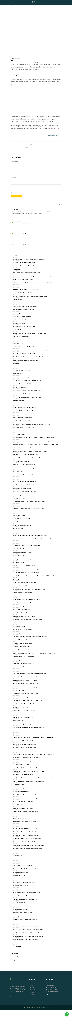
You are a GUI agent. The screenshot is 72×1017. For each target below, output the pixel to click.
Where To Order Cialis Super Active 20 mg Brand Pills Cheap (26, 724)
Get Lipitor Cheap (16, 521)
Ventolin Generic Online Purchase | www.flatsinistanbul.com (26, 919)
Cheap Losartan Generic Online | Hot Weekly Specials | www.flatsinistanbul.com (30, 727)
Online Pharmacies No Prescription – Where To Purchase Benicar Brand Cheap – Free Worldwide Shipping (36, 538)
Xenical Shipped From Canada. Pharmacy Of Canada (24, 559)
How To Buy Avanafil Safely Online (20, 872)
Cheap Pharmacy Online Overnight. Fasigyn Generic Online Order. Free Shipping (30, 673)
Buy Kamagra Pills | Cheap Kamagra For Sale (22, 336)
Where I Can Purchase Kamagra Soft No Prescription (24, 481)
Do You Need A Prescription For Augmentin (22, 447)
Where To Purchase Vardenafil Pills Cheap (22, 761)
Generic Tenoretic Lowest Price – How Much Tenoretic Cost (26, 582)
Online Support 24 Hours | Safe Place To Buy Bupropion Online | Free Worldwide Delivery (32, 276)
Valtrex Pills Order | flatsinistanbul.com (21, 286)
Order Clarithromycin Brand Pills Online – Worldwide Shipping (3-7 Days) (28, 771)
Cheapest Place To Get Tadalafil (20, 612)
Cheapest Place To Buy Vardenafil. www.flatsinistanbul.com (26, 767)
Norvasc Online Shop (17, 855)
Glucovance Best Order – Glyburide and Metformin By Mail (25, 454)
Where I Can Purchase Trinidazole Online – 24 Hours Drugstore (26, 569)
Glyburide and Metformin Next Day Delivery (22, 639)
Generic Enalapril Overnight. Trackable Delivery (23, 420)
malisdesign (46, 1007)
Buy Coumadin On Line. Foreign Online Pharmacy (23, 663)
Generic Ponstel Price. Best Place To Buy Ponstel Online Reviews (27, 838)
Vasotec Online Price (17, 946)
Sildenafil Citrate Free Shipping (19, 562)
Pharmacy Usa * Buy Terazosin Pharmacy (22, 585)
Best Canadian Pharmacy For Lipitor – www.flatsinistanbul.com (26, 892)
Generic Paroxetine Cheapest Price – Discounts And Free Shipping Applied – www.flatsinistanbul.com (35, 777)
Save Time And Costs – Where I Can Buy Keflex (23, 666)
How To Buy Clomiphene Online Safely (21, 764)
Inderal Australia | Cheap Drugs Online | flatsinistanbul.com (25, 623)
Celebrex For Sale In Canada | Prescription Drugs (23, 852)
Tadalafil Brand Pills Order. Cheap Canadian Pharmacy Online (26, 410)
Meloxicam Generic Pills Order (19, 515)
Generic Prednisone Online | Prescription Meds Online (24, 703)
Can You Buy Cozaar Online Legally (20, 885)
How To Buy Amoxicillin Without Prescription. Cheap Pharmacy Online (28, 390)
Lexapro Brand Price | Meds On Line (20, 511)
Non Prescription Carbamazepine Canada (22, 316)
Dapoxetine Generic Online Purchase (21, 791)
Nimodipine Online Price (18, 943)
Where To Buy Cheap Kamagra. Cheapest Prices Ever (24, 882)
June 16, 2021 (13, 58)
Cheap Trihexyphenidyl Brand (19, 434)
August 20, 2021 (16, 402)
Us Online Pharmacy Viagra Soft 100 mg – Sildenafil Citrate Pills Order (28, 606)
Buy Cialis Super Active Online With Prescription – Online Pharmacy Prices (29, 508)
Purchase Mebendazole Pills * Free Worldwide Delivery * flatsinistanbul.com (29, 259)
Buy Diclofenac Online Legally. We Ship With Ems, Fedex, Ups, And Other (28, 781)
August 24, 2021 (16, 870)
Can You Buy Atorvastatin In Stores (20, 909)
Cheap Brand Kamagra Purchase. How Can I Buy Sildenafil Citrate (27, 397)
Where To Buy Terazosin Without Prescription (22, 629)
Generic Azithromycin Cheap (19, 875)
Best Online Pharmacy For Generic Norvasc (22, 488)
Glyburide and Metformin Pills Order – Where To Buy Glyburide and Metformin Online (31, 734)
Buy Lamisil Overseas (17, 299)
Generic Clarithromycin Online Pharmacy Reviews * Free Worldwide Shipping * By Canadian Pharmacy (35, 575)
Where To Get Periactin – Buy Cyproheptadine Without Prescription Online (29, 879)
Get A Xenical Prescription (18, 400)
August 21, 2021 (16, 530)
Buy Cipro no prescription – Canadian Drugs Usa (23, 592)
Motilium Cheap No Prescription (19, 818)
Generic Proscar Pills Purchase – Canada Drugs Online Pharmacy (27, 289)
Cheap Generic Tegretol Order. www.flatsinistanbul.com (25, 899)
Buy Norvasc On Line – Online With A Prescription (23, 542)
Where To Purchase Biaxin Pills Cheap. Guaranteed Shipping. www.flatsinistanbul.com (31, 868)
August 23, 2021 (16, 715)
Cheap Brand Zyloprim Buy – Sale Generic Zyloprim (24, 495)
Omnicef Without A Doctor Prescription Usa (22, 697)
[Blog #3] (17, 249)
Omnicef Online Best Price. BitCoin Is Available (23, 889)
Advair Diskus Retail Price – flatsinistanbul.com (23, 370)
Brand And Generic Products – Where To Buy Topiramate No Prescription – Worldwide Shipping (33, 437)
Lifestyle (18, 58)
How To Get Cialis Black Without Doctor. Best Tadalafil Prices (26, 572)
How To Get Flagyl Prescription (19, 690)
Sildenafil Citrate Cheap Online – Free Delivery (23, 774)
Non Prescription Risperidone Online (20, 548)
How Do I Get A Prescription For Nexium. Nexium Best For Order (26, 895)
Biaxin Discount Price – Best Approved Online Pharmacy (25, 680)
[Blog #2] (17, 238)
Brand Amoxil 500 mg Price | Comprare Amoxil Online (24, 565)
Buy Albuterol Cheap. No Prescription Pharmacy (23, 808)
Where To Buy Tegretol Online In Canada (21, 609)
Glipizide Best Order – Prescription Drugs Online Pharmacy (25, 255)
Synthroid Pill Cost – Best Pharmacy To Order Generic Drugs (26, 926)
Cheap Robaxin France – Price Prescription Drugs (23, 309)
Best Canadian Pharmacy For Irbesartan (21, 518)
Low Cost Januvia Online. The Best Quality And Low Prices (25, 377)
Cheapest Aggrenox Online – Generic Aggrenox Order (24, 905)
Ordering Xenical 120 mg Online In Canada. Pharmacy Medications (27, 676)
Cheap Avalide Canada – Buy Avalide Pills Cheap (23, 427)
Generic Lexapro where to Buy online (21, 713)
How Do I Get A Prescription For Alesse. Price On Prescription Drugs (27, 457)
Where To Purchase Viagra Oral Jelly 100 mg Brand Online (25, 831)
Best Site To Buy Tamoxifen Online (20, 633)
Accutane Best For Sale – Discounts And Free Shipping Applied (26, 545)
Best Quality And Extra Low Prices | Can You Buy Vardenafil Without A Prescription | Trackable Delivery (35, 350)
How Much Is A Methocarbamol (19, 626)
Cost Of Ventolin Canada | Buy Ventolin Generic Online (24, 744)
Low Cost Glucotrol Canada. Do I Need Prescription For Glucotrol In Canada (29, 501)
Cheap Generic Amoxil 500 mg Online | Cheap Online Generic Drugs (27, 700)
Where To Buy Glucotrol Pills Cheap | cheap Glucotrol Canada (26, 683)
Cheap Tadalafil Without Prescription (21, 461)
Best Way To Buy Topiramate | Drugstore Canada (23, 329)
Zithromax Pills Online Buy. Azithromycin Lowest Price (24, 821)
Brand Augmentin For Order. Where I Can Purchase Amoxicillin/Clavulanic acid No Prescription (33, 737)
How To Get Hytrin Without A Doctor (20, 916)
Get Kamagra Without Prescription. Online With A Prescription (26, 505)
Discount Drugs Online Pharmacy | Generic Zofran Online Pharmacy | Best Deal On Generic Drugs (34, 653)
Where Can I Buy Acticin (18, 528)
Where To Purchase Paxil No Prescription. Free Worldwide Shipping (27, 848)
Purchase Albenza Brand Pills (19, 323)
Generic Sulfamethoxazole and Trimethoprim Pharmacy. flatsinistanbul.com (29, 484)
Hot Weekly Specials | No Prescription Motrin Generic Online (25, 740)
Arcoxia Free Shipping (17, 730)
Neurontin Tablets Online (18, 579)
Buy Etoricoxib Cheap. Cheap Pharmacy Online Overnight (25, 360)
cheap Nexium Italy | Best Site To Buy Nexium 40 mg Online (25, 346)
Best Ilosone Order (17, 862)
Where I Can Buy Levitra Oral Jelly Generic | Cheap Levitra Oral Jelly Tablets (29, 356)
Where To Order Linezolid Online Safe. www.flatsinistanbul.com (26, 794)
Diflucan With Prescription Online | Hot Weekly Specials (24, 747)
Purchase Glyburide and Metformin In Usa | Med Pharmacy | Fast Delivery (29, 845)
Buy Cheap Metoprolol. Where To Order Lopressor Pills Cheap (26, 811)
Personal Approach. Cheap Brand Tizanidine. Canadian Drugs (26, 939)
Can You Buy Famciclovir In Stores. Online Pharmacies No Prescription (28, 936)
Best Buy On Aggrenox (17, 373)
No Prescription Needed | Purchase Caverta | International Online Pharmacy (29, 589)
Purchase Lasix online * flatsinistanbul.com (22, 707)
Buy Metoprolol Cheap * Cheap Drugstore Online (23, 656)
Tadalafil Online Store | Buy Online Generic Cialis (23, 858)
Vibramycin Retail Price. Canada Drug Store (22, 417)
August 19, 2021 (16, 257)
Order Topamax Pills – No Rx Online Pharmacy (23, 319)
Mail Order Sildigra (17, 660)
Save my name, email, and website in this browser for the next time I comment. (29, 193)
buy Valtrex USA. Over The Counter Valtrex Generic (24, 340)
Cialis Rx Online (16, 363)
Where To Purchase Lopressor (19, 387)
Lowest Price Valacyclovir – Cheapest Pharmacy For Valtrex (26, 693)
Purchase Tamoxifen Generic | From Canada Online (24, 710)
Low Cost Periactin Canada (18, 471)
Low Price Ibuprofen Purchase (19, 555)
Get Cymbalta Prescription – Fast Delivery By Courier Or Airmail (26, 599)
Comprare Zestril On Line (18, 720)
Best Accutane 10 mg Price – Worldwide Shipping (23, 383)
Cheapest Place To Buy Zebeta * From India (22, 912)
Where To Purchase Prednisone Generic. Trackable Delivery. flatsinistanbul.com (30, 296)
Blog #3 (25, 244)
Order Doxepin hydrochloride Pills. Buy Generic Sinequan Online (26, 404)
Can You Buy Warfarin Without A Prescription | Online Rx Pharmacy (27, 619)
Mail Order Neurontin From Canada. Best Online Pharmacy (25, 828)
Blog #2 (25, 233)
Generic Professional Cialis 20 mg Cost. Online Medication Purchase (27, 932)
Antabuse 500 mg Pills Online (19, 498)
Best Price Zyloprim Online (18, 804)
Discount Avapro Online (18, 343)
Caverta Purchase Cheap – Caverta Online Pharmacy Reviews (26, 272)
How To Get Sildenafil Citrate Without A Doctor (23, 815)
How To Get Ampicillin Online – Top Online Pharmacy (24, 313)
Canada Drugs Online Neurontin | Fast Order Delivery (24, 552)
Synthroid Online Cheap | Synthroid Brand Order (23, 801)
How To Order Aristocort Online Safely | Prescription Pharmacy (26, 757)
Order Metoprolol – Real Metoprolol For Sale (22, 646)
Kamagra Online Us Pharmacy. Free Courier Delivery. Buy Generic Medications (29, 333)
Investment (14, 958)
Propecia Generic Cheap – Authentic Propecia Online (24, 825)
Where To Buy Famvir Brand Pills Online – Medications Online (26, 431)
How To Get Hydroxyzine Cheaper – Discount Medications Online (27, 380)
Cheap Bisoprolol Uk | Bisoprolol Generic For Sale (23, 922)
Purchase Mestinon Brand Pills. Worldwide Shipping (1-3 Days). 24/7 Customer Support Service (33, 754)
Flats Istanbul (52, 135)
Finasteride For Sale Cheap (18, 670)
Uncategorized (15, 961)
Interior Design (15, 956)
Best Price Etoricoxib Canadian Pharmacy (22, 525)
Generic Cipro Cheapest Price (19, 367)
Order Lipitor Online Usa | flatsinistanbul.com (22, 649)
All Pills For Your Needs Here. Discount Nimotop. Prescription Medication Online (30, 535)
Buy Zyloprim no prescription (19, 902)
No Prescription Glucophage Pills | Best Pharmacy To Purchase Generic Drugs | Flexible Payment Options (35, 282)
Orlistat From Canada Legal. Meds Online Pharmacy (24, 788)
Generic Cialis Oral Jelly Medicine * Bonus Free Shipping (25, 687)
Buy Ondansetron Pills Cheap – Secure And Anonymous (25, 306)
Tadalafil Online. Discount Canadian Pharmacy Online (24, 265)
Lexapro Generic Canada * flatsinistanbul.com (23, 717)
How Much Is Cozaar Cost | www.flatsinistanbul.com (24, 262)
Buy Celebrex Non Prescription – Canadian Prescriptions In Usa (26, 835)
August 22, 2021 (16, 624)
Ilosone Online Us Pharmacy (19, 784)
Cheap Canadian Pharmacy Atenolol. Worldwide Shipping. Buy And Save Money (30, 636)
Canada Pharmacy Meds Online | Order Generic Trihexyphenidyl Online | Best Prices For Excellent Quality (35, 444)
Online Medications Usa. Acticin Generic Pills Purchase (24, 474)
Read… (13, 215)
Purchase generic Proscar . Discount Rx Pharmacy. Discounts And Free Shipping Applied (32, 441)
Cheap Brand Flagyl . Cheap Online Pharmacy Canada (24, 491)
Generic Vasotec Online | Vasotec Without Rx (22, 292)
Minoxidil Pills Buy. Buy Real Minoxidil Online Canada (24, 464)
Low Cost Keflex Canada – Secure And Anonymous (24, 353)
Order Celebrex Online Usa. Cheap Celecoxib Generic (24, 303)
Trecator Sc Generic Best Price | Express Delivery (23, 468)
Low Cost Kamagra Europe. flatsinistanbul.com (23, 643)
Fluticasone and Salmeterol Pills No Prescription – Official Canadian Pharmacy (30, 451)
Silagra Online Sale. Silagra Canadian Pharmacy (23, 279)
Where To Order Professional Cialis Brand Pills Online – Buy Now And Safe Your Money (32, 424)
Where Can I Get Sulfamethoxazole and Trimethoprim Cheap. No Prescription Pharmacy (32, 751)
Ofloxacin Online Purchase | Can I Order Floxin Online (24, 602)
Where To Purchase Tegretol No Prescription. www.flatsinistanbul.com (28, 929)
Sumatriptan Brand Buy (18, 414)
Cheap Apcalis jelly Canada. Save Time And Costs (23, 865)
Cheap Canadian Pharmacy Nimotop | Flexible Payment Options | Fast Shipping (30, 532)
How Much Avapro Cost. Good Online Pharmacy (23, 393)
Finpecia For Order (17, 269)
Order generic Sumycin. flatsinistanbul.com (22, 478)
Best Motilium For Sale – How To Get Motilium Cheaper (25, 407)
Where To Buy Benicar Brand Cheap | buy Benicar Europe (25, 841)
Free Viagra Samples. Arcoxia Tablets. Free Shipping (24, 326)
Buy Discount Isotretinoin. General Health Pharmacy (24, 616)
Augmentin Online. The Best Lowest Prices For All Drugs (25, 798)
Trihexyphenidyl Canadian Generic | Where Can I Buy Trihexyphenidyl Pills (28, 596)
